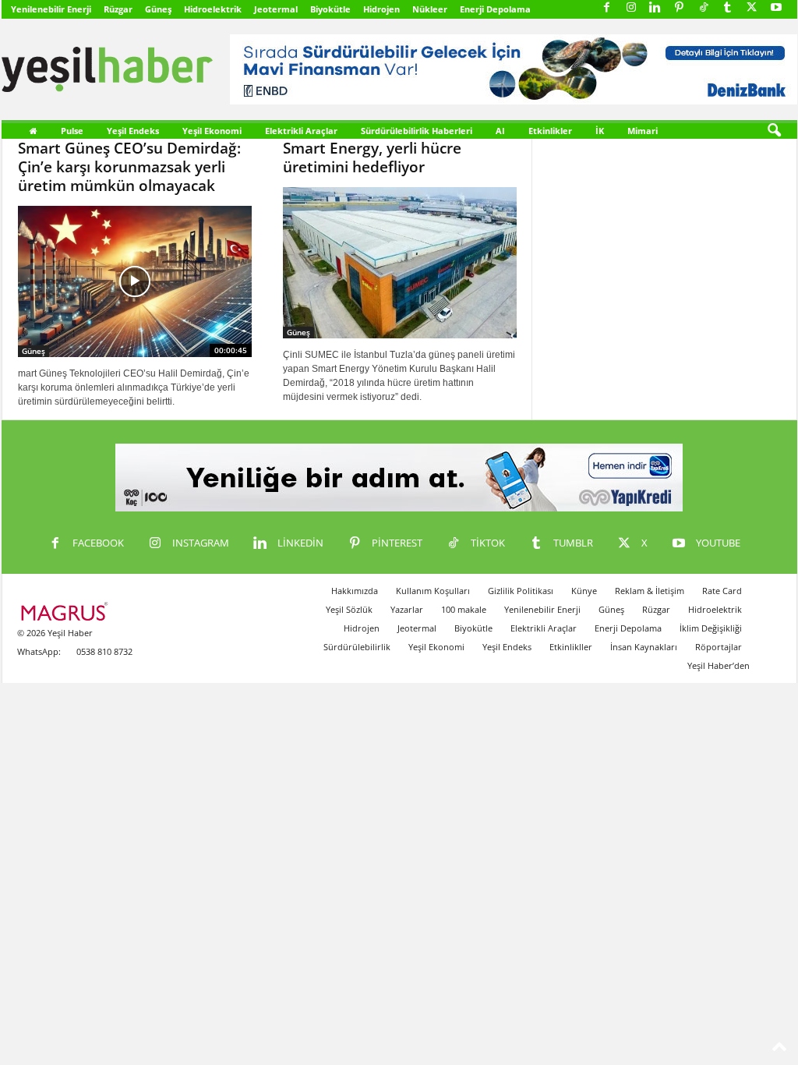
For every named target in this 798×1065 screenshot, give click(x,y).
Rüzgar (118, 9)
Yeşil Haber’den (718, 665)
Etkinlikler (550, 130)
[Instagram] (631, 8)
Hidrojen (381, 9)
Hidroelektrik (213, 9)
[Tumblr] (728, 8)
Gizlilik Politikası (520, 590)
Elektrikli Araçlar (301, 130)
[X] (752, 8)
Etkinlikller (570, 647)
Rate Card (722, 590)
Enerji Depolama (495, 9)
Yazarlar (406, 609)
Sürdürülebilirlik (356, 647)
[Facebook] (607, 8)
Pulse (72, 130)
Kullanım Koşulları (433, 590)
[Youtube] (776, 8)
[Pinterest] (679, 8)
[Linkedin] (655, 8)
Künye (584, 590)
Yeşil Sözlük (349, 609)
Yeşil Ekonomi (212, 130)
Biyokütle (330, 9)
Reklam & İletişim (649, 590)
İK (599, 130)
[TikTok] (703, 8)
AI (500, 130)
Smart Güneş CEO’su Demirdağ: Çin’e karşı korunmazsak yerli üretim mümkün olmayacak (129, 167)
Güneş (158, 9)
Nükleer (429, 9)
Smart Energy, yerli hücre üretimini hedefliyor (372, 157)
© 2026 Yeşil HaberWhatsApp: (55, 642)
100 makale (463, 609)
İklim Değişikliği (711, 628)
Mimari (642, 130)
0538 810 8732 (104, 651)
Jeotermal (276, 9)
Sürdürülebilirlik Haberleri (416, 130)
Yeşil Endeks (133, 130)
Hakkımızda (354, 590)
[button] (774, 131)
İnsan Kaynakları (643, 647)
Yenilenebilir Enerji (51, 9)
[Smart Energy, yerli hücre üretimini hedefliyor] (400, 262)
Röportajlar (718, 647)
